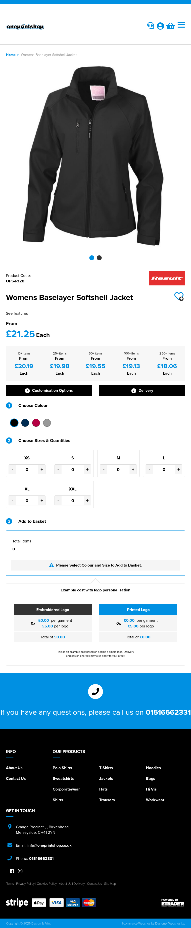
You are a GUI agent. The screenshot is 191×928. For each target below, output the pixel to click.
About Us (14, 768)
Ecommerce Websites (136, 923)
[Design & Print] (51, 27)
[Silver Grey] (47, 423)
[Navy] (25, 423)
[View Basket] (170, 27)
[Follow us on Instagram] (20, 871)
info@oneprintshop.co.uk (49, 845)
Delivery (145, 390)
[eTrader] (173, 902)
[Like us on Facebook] (12, 871)
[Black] (14, 423)
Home (11, 54)
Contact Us (16, 778)
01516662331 (168, 712)
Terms (10, 883)
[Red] (36, 423)
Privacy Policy (25, 883)
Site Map (110, 883)
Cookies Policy (47, 883)
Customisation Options (52, 390)
